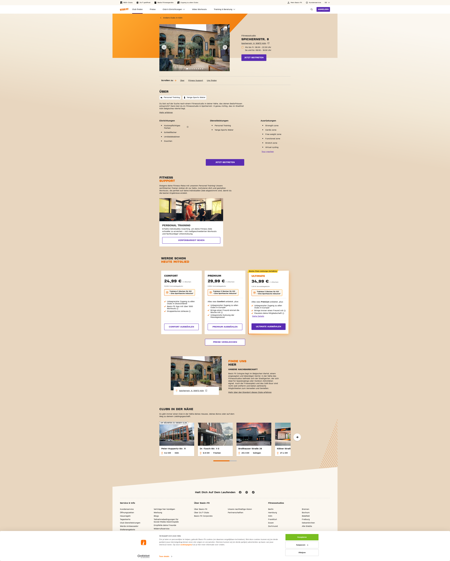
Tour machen (268, 152)
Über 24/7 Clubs (201, 513)
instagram (247, 492)
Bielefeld (306, 516)
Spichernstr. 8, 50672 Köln (253, 43)
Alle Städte (307, 526)
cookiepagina (186, 545)
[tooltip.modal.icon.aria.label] (187, 127)
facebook (240, 492)
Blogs (156, 516)
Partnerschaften (235, 513)
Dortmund (273, 526)
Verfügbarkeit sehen (191, 240)
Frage (311, 9)
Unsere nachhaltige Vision (240, 509)
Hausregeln (125, 516)
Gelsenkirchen (308, 523)
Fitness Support (195, 80)
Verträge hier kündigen (164, 509)
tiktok (253, 492)
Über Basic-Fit (200, 509)
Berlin (270, 509)
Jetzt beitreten (254, 57)
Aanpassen (300, 545)
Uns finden (212, 80)
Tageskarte (125, 519)
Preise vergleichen (225, 342)
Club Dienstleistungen (130, 523)
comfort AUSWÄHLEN (181, 327)
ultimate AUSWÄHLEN (268, 326)
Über (182, 80)
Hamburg (272, 513)
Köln (270, 516)
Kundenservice (127, 509)
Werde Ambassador (129, 526)
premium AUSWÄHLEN (225, 327)
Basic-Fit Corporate (203, 516)
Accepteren (302, 537)
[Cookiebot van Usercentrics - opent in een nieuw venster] (143, 556)
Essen (271, 523)
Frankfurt (272, 519)
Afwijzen (302, 552)
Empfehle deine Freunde (165, 525)
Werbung (158, 513)
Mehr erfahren (166, 113)
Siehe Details (258, 316)
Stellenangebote (127, 530)
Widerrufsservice (161, 529)
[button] (327, 2)
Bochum (306, 513)
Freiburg (306, 519)
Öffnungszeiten (127, 513)
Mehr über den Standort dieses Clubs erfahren (250, 392)
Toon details (164, 556)
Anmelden (323, 9)
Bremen (305, 509)
